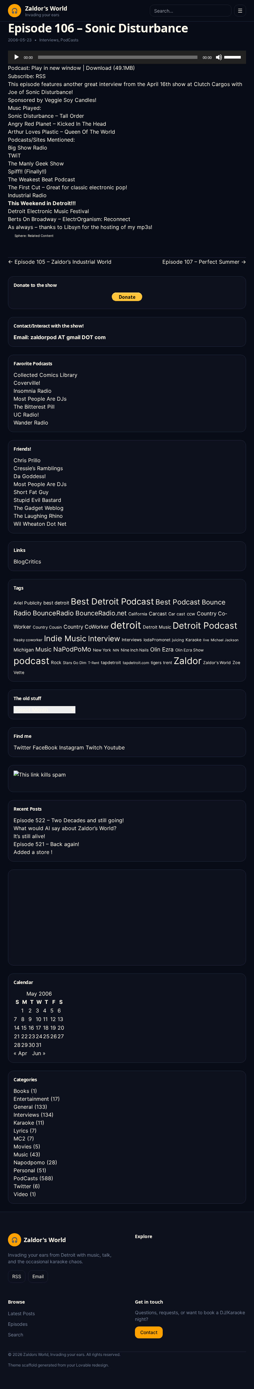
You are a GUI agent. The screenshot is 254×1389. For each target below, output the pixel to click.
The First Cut (24, 187)
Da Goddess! (30, 476)
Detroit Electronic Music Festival (48, 211)
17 (38, 1027)
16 (31, 1027)
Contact (148, 1332)
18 (46, 1027)
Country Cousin (47, 627)
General (23, 1106)
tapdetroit (111, 662)
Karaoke (193, 639)
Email (38, 1276)
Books (21, 1091)
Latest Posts (21, 1313)
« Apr (20, 1053)
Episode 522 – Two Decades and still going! (69, 820)
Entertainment (31, 1099)
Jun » (39, 1053)
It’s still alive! (29, 836)
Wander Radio (31, 422)
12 (53, 1019)
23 (31, 1036)
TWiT (14, 155)
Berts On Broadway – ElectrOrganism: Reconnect (69, 219)
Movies (22, 1146)
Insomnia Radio (33, 390)
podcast (31, 660)
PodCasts (69, 39)
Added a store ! (33, 852)
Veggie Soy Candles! (70, 100)
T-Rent (93, 663)
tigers (156, 662)
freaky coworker (28, 640)
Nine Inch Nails (134, 650)
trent (167, 662)
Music (43, 649)
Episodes (17, 1324)
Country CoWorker (86, 627)
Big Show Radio (27, 147)
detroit (125, 625)
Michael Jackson (224, 640)
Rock (56, 662)
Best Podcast (177, 602)
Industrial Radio (27, 195)
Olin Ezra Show (189, 650)
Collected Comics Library (45, 375)
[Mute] (219, 57)
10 (38, 1019)
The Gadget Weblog (39, 508)
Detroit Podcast (205, 625)
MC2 (19, 1138)
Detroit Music (157, 627)
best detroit (56, 602)
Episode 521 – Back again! (46, 844)
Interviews (49, 39)
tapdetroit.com (136, 662)
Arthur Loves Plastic (33, 131)
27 (61, 1036)
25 (46, 1036)
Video (21, 1194)
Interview (104, 638)
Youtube (114, 747)
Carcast (158, 614)
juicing (178, 640)
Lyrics (21, 1130)
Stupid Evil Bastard (37, 500)
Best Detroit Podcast (112, 601)
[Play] (16, 57)
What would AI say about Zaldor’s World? (65, 828)
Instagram (71, 747)
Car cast (176, 613)
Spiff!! (15, 171)
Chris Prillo (27, 460)
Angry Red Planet (29, 123)
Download (98, 68)
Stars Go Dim (74, 662)
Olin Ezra (162, 649)
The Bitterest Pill (34, 406)
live (206, 640)
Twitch (94, 747)
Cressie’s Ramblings (38, 468)
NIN (116, 650)
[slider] (233, 57)
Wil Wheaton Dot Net (40, 523)
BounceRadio (53, 613)
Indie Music (65, 638)
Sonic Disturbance (31, 115)
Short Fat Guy (31, 492)
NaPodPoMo (72, 649)
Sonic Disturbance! (49, 92)
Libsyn (72, 227)
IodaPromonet (157, 639)
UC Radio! (26, 414)
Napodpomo (29, 1162)
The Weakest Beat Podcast (41, 179)
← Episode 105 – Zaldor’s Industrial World (59, 261)
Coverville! (27, 383)
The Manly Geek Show (36, 163)
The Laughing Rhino (38, 516)
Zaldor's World (217, 662)
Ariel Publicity (28, 602)
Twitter (22, 747)
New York (102, 650)
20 (61, 1027)
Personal (24, 1170)
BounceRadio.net (101, 613)
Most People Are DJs (40, 398)
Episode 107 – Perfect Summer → (204, 261)
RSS (41, 76)
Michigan (24, 649)
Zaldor (187, 660)
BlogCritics (27, 561)
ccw (191, 613)
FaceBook (45, 747)
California (137, 613)
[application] (127, 57)
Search (15, 1334)
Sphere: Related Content (34, 236)
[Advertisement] (63, 916)
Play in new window (56, 68)
